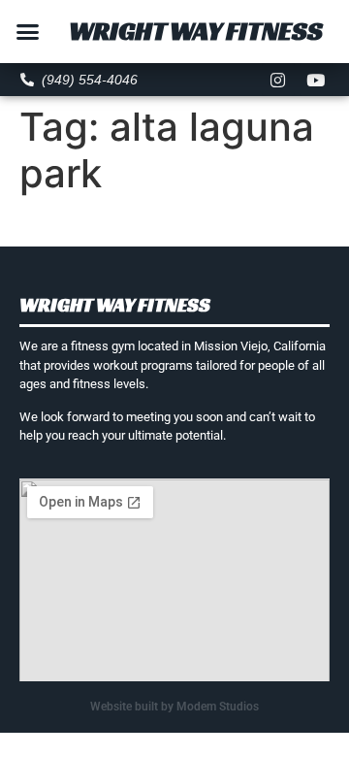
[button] (28, 32)
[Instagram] (278, 79)
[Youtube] (316, 79)
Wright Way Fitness (196, 31)
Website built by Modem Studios (174, 706)
